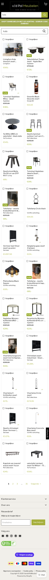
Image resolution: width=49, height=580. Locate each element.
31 (27, 484)
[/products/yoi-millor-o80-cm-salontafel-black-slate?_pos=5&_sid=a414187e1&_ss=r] (12, 124)
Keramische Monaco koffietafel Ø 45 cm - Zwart (35, 320)
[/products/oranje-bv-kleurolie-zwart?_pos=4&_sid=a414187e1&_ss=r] (36, 86)
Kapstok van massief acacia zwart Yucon (12, 464)
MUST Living (7, 175)
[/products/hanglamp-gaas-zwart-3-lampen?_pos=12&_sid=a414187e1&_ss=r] (36, 236)
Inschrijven (38, 522)
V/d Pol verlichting (33, 213)
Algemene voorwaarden (12, 571)
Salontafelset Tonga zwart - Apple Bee (35, 60)
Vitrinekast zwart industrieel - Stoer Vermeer (34, 358)
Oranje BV (30, 101)
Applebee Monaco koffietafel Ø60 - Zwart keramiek (10, 320)
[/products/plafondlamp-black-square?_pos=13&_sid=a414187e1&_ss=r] (12, 271)
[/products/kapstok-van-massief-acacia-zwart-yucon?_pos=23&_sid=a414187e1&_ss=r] (12, 453)
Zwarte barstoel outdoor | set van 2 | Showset (35, 136)
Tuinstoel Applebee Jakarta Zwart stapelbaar (35, 173)
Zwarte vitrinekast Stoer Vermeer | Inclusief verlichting (11, 430)
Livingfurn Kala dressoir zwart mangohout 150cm (11, 61)
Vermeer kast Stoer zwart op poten (11, 247)
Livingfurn (6, 63)
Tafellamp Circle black (36, 209)
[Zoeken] (44, 15)
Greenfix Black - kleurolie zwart (33, 98)
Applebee (30, 63)
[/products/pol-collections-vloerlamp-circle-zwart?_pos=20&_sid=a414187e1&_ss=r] (36, 383)
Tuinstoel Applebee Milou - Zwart (11, 98)
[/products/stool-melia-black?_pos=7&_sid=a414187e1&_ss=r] (12, 161)
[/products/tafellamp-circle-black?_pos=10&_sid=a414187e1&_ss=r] (36, 198)
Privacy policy (41, 571)
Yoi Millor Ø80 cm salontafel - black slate (12, 135)
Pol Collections (32, 138)
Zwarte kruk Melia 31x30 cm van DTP (11, 172)
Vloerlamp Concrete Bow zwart (35, 429)
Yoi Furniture (7, 138)
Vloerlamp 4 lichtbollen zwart (10, 394)
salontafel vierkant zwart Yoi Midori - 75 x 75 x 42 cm (36, 465)
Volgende (35, 484)
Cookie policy (28, 571)
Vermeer (6, 250)
